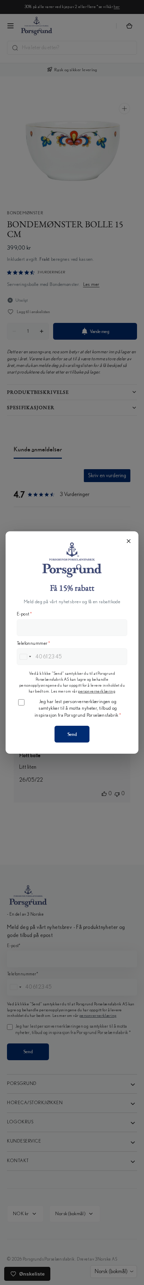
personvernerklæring (96, 691)
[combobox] (25, 657)
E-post (24, 614)
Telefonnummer (33, 643)
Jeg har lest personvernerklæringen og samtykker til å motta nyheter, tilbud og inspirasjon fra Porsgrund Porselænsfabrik (78, 708)
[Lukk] (128, 541)
